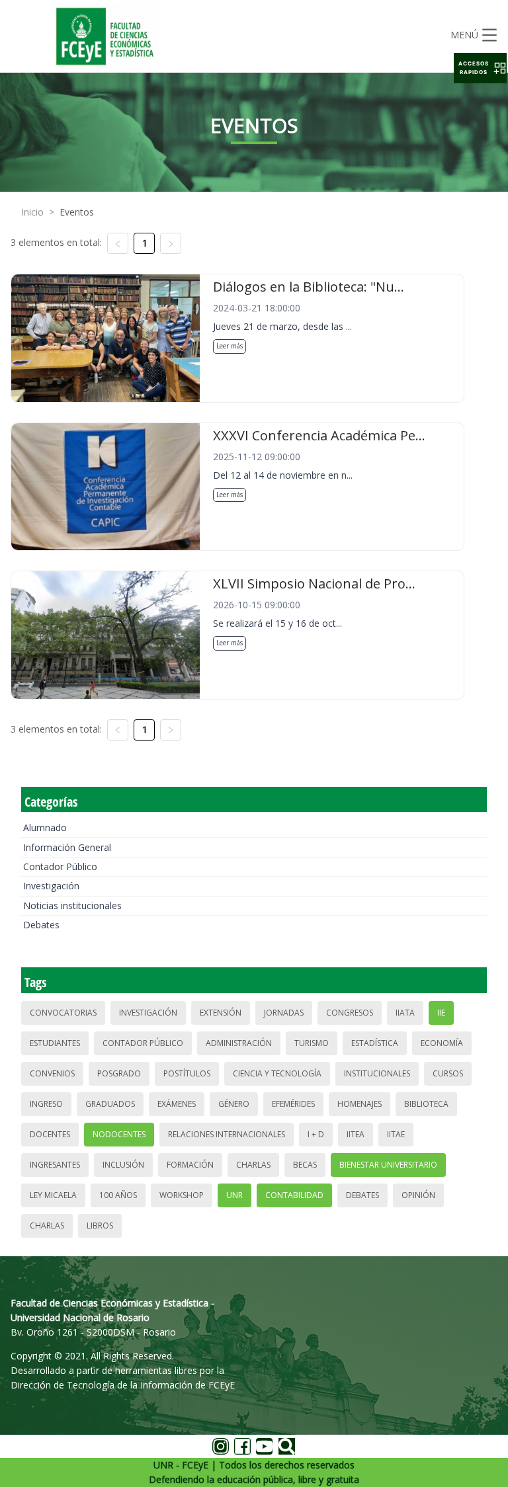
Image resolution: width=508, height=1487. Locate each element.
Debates (41, 924)
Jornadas (284, 1012)
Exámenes (176, 1103)
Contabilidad (294, 1195)
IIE (441, 1012)
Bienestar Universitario (388, 1164)
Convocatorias (63, 1012)
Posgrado (119, 1073)
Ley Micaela (53, 1195)
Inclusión (123, 1164)
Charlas (253, 1164)
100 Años (118, 1195)
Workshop (181, 1195)
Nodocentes (119, 1134)
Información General (67, 847)
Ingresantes (55, 1164)
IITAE (396, 1134)
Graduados (110, 1103)
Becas (305, 1164)
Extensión (220, 1012)
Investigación (51, 885)
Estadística (374, 1043)
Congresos (349, 1012)
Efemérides (293, 1103)
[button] (480, 68)
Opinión (418, 1195)
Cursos (448, 1073)
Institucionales (377, 1073)
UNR (234, 1195)
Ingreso (46, 1103)
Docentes (50, 1134)
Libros (100, 1225)
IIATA (405, 1012)
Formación (190, 1164)
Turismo (311, 1043)
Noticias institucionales (72, 905)
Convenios (52, 1073)
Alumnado (45, 827)
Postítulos (186, 1073)
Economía (442, 1043)
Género (233, 1103)
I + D (316, 1134)
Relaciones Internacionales (226, 1134)
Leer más (229, 345)
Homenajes (359, 1103)
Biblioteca (426, 1103)
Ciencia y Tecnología (277, 1073)
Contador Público (60, 866)
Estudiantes (55, 1043)
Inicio (32, 212)
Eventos (77, 212)
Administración (239, 1043)
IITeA (355, 1134)
